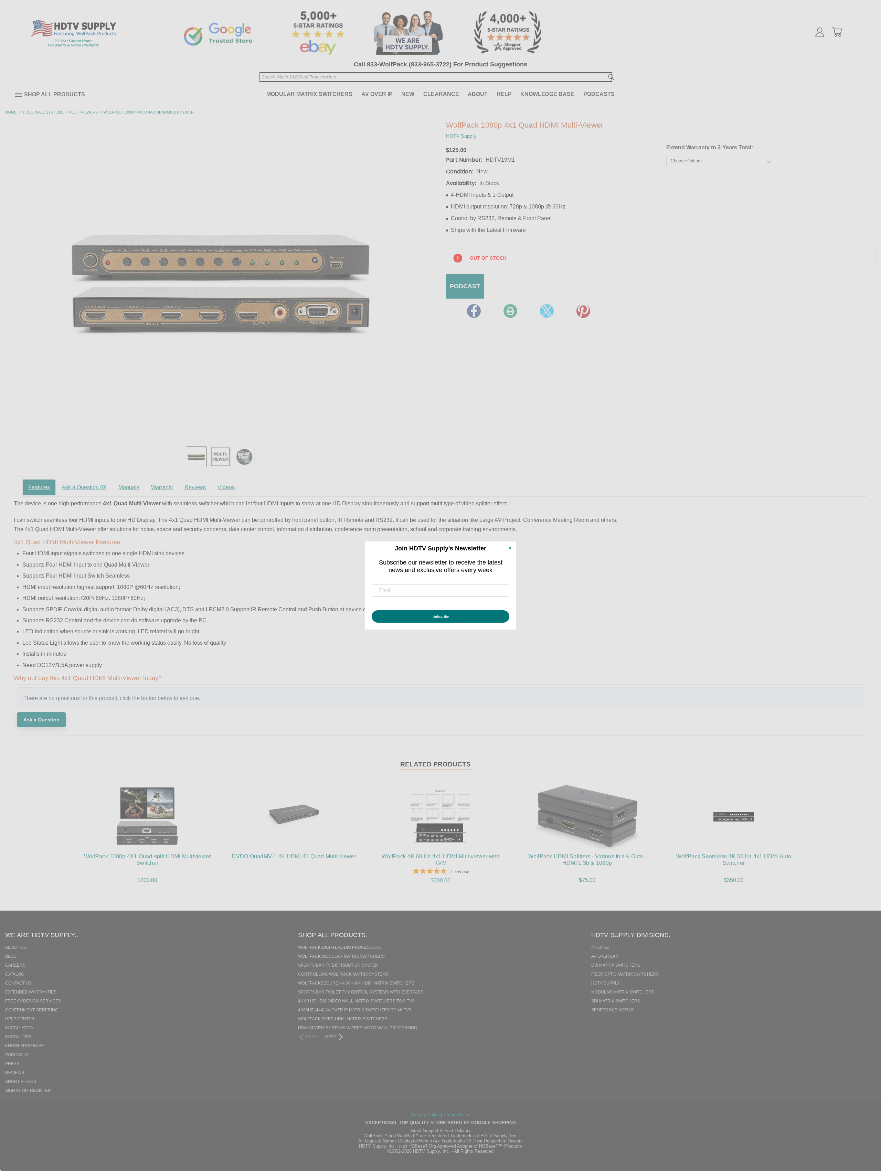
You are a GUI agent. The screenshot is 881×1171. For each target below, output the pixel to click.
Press (12, 1063)
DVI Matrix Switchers (615, 965)
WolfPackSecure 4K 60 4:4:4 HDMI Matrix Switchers (356, 983)
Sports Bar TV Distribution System (338, 965)
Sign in (13, 1090)
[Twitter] (547, 311)
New (407, 94)
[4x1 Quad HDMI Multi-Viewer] (196, 457)
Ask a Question (84, 487)
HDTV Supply (605, 983)
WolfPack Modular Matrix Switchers (341, 956)
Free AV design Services (33, 1001)
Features (39, 487)
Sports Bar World (612, 1010)
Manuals (128, 487)
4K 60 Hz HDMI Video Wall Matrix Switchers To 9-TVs (356, 1001)
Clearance (441, 94)
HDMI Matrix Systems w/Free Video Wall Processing (357, 1027)
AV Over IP (377, 94)
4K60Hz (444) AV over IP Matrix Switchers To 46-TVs (355, 1010)
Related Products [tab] (435, 764)
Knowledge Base (547, 94)
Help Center (19, 1019)
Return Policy (457, 1114)
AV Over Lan (604, 956)
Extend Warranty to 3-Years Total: (709, 147)
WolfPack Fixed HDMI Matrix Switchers (343, 1019)
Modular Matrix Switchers (309, 94)
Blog (11, 956)
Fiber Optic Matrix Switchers (625, 974)
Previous (863, 1130)
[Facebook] (474, 311)
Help (504, 94)
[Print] (510, 311)
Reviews (195, 487)
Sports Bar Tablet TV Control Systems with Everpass (360, 992)
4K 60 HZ (600, 947)
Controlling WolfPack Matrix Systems (343, 974)
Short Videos (20, 1081)
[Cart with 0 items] (837, 32)
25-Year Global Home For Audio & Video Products (73, 43)
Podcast (465, 286)
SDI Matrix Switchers (615, 1001)
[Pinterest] (583, 311)
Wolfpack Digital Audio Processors (339, 947)
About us (15, 947)
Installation (19, 1027)
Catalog (14, 974)
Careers (15, 965)
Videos (226, 487)
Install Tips (18, 1036)
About (478, 94)
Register (40, 1090)
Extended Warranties (30, 992)
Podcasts (599, 94)
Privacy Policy (426, 1114)
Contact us (18, 983)
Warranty (162, 487)
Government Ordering (31, 1010)
